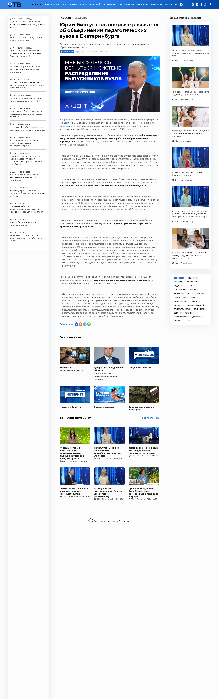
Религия (188, 313)
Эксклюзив (66, 367)
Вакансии (156, 4)
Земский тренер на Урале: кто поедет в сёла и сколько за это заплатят (144, 451)
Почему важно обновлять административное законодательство (74, 491)
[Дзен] (201, 4)
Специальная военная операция (141, 408)
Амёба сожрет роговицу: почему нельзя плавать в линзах (26, 38)
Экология (178, 294)
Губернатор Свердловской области (109, 369)
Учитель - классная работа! (133, 4)
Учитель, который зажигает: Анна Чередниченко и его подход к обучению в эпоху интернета (72, 453)
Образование (180, 297)
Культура (200, 294)
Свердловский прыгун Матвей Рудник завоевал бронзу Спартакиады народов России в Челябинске (26, 160)
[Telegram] (85, 324)
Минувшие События (140, 367)
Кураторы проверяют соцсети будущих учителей (187, 173)
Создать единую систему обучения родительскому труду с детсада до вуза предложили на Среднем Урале (190, 214)
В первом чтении (181, 321)
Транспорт (199, 309)
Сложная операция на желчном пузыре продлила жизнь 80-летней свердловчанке (27, 85)
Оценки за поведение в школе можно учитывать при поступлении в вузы (27, 24)
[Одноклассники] (197, 4)
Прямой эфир (51, 4)
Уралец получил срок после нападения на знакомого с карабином (24, 177)
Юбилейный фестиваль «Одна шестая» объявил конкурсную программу (25, 69)
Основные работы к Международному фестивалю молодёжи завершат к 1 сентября (26, 209)
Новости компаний (195, 305)
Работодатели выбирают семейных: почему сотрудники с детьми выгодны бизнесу (190, 255)
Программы (109, 4)
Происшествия (180, 301)
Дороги (177, 313)
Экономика (192, 282)
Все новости (179, 278)
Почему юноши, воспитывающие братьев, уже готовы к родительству (108, 492)
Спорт (190, 286)
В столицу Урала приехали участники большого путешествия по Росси (27, 193)
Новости (36, 4)
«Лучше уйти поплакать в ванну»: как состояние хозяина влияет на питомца (190, 133)
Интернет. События (70, 407)
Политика (178, 282)
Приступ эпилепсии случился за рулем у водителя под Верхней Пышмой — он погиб (26, 53)
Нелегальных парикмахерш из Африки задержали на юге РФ (25, 99)
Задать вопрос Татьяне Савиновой (80, 4)
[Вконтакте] (193, 4)
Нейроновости (180, 317)
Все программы (151, 418)
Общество (192, 278)
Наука (193, 297)
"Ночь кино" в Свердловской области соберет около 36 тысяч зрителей (26, 238)
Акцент (65, 122)
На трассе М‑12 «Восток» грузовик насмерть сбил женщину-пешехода (27, 128)
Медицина (179, 286)
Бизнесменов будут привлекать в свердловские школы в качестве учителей (26, 114)
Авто (189, 294)
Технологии (179, 290)
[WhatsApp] (205, 4)
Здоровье (196, 317)
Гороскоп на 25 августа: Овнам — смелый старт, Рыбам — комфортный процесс (26, 143)
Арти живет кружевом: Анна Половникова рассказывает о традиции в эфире (143, 492)
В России (178, 305)
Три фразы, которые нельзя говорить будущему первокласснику (190, 93)
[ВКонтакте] (76, 324)
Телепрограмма (173, 4)
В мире (195, 301)
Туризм (192, 290)
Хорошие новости (104, 407)
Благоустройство (182, 309)
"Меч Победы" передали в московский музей (23, 223)
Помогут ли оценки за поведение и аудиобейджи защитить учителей (107, 452)
